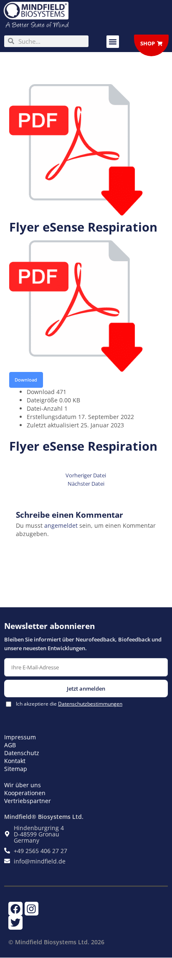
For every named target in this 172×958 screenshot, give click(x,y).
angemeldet (61, 525)
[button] (112, 41)
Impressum (20, 737)
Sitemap (15, 769)
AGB (10, 745)
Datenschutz (21, 753)
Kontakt (14, 761)
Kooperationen (25, 793)
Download (26, 380)
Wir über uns (22, 785)
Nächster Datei (86, 483)
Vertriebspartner (27, 801)
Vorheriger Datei (86, 475)
